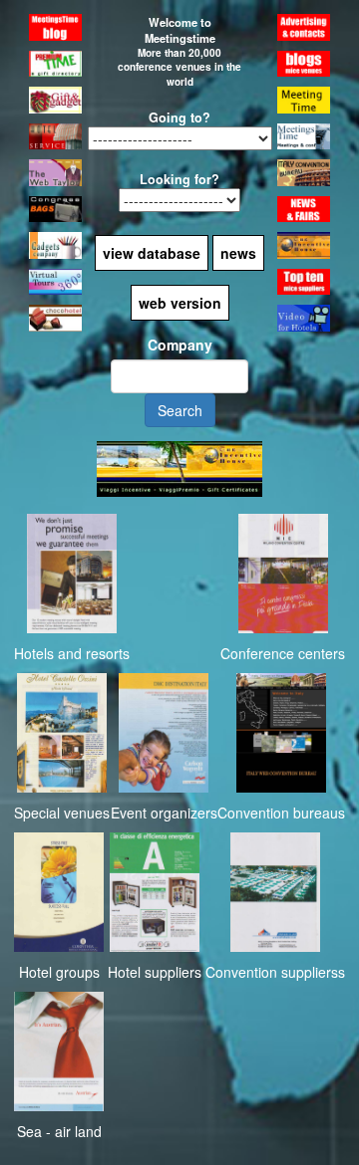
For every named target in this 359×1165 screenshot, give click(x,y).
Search (180, 410)
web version (180, 303)
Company (180, 344)
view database (151, 253)
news (238, 253)
